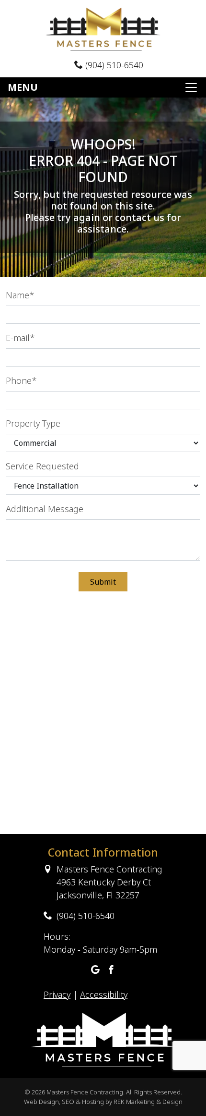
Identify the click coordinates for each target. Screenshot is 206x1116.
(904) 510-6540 (113, 65)
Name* (20, 295)
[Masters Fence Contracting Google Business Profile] (95, 970)
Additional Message (44, 509)
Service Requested (42, 466)
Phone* (21, 380)
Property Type (33, 423)
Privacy (57, 994)
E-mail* (20, 337)
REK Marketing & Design (148, 1101)
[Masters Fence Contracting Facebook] (111, 970)
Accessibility (103, 994)
